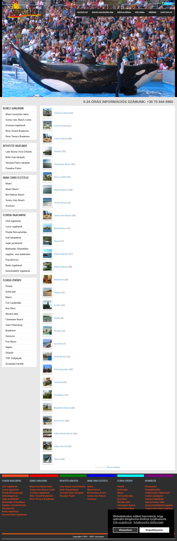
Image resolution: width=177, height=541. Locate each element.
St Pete (57, 305)
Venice (57, 459)
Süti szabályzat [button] (122, 522)
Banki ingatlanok (14, 265)
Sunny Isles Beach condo (18, 120)
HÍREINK (152, 12)
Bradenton (11, 330)
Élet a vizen (59, 421)
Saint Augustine (61, 369)
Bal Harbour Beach (15, 194)
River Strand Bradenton (17, 131)
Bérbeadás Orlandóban (17, 248)
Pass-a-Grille (60, 177)
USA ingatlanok (13, 221)
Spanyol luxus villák (155, 502)
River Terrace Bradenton (18, 136)
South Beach (60, 356)
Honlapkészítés (152, 489)
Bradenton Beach (62, 408)
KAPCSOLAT (166, 12)
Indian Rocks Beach (63, 433)
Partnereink (151, 486)
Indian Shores (60, 446)
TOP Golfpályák (14, 358)
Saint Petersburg (14, 325)
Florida (9, 286)
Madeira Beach (61, 190)
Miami (9, 183)
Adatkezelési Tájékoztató (157, 493)
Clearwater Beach (14, 319)
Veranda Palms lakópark (18, 163)
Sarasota (10, 336)
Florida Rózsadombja (16, 232)
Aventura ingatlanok (15, 125)
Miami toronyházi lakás (17, 114)
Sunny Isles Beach (15, 200)
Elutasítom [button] (125, 530)
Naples (9, 347)
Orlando (9, 352)
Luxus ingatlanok (14, 226)
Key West (10, 308)
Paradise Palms (13, 168)
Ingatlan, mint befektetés (18, 254)
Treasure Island (61, 113)
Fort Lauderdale (13, 303)
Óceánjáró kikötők (15, 364)
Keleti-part (11, 291)
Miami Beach (12, 189)
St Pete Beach (60, 203)
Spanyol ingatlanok (154, 499)
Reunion (58, 331)
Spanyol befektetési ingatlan (159, 505)
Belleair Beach (61, 267)
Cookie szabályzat (154, 496)
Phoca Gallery (113, 467)
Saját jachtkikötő (14, 243)
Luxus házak (60, 126)
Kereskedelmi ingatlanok (18, 271)
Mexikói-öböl (12, 314)
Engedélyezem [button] (154, 530)
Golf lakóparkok (13, 237)
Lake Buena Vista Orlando (19, 151)
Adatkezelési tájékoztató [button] (148, 522)
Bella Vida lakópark (15, 157)
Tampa (57, 318)
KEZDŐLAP (82, 12)
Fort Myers (11, 341)
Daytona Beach (61, 254)
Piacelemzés (12, 260)
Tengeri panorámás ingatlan (158, 508)
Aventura (10, 205)
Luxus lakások (60, 138)
